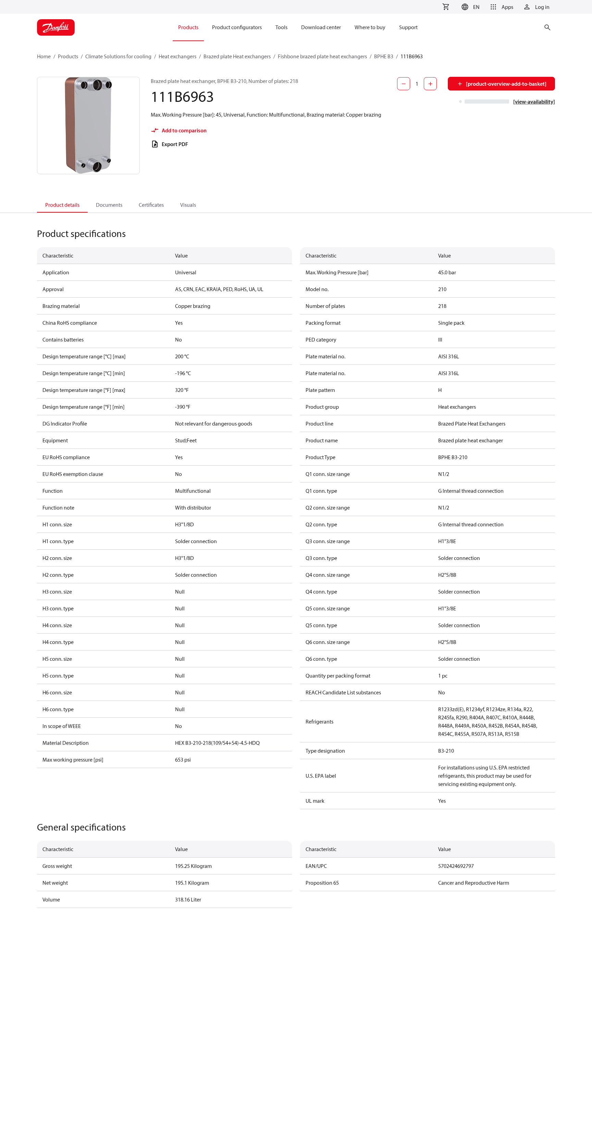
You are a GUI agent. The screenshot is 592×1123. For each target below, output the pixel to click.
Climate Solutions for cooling (118, 56)
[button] (469, 6)
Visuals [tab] (188, 204)
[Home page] (56, 27)
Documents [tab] (109, 204)
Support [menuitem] (408, 27)
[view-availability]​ (534, 101)
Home (44, 56)
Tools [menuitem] (281, 27)
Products (68, 56)
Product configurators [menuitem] (237, 27)
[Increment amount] (430, 83)
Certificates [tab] (151, 204)
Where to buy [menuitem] (370, 27)
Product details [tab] (62, 204)
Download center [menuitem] (321, 27)
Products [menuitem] (188, 27)
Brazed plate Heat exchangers (237, 56)
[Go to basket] (445, 6)
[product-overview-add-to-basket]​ (506, 83)
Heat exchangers (177, 56)
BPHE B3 (383, 56)
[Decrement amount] (403, 83)
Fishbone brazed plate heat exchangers (322, 56)
